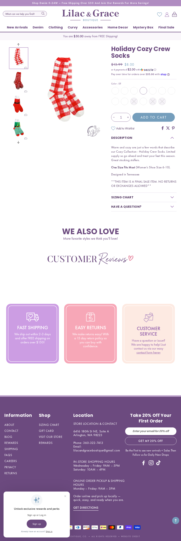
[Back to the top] (175, 520)
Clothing (55, 27)
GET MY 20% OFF (150, 441)
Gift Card (46, 431)
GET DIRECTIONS (86, 507)
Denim (38, 27)
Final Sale (166, 27)
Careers (10, 461)
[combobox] (25, 14)
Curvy (73, 27)
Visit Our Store (50, 437)
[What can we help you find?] (43, 13)
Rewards (11, 443)
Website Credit (130, 536)
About (9, 425)
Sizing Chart (49, 425)
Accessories (93, 27)
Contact (11, 431)
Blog (8, 437)
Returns (10, 473)
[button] (175, 14)
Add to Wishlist (125, 128)
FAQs (8, 455)
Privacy (10, 467)
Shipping (11, 449)
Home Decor (118, 27)
